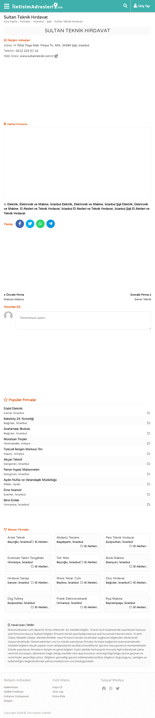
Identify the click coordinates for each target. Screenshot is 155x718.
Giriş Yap (57, 691)
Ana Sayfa (10, 21)
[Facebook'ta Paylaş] (20, 224)
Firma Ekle (58, 696)
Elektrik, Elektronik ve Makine (28, 204)
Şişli (49, 21)
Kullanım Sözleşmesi (16, 696)
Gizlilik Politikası (13, 691)
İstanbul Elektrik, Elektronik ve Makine (76, 204)
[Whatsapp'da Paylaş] (40, 224)
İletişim (8, 700)
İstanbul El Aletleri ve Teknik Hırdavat (87, 209)
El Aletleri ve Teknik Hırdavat (40, 209)
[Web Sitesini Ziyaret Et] (56, 56)
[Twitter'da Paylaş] (30, 224)
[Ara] (125, 6)
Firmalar (25, 21)
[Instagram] (110, 688)
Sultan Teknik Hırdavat (68, 21)
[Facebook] (104, 688)
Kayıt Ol (57, 687)
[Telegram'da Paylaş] (50, 224)
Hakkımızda (11, 687)
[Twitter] (117, 688)
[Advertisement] (77, 91)
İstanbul (38, 21)
